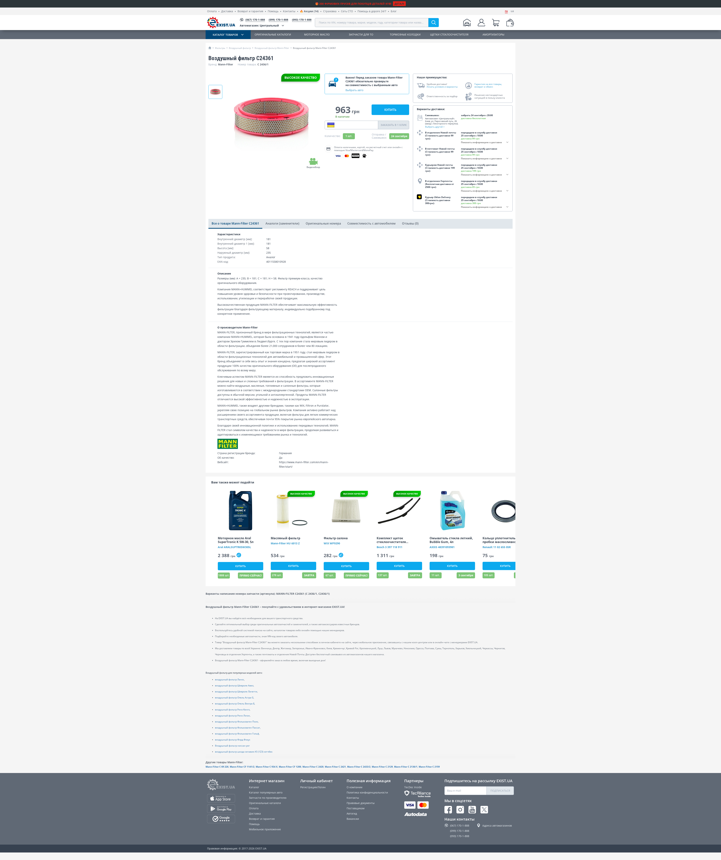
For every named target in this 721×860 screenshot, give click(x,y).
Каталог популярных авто (265, 792)
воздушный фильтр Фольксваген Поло (236, 721)
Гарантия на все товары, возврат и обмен (488, 85)
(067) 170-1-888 (459, 825)
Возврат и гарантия (250, 11)
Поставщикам (355, 808)
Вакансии (353, 819)
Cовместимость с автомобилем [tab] (371, 223)
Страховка (329, 11)
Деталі (399, 3)
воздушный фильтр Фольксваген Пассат (237, 727)
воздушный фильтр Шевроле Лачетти (236, 691)
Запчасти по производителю (268, 797)
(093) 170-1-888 (459, 836)
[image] (240, 510)
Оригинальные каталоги (265, 803)
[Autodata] (417, 814)
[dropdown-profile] (481, 22)
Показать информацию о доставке (481, 142)
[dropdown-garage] (467, 22)
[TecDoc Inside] (417, 793)
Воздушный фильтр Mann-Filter (272, 48)
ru (506, 11)
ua (512, 11)
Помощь (273, 11)
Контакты (289, 11)
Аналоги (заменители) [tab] (282, 223)
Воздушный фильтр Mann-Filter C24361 (314, 48)
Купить (390, 110)
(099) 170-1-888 (459, 831)
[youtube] (472, 809)
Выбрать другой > (435, 126)
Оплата (212, 11)
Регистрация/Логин (313, 787)
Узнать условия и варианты (442, 86)
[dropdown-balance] (510, 22)
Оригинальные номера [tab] (323, 223)
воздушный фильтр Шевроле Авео (234, 685)
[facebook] (448, 809)
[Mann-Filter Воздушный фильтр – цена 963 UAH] (215, 92)
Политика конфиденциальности (367, 792)
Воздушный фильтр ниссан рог (232, 745)
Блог (394, 11)
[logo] (221, 22)
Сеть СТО (347, 11)
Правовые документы (361, 803)
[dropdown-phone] (331, 125)
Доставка (227, 11)
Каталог (254, 787)
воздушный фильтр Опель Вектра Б (234, 703)
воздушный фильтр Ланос (229, 679)
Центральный (259, 25)
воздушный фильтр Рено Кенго (232, 709)
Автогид (352, 813)
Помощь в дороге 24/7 (371, 11)
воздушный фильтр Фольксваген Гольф (237, 733)
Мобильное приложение (265, 829)
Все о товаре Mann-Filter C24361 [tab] (235, 223)
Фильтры (220, 48)
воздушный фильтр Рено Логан (232, 715)
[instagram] (460, 809)
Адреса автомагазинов (497, 825)
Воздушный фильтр (240, 48)
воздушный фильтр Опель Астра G (234, 697)
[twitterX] (484, 809)
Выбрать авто (354, 90)
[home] (209, 47)
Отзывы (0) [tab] (410, 223)
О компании (354, 787)
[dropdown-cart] (495, 22)
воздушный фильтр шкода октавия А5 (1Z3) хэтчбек (243, 751)
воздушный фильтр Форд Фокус (232, 739)
